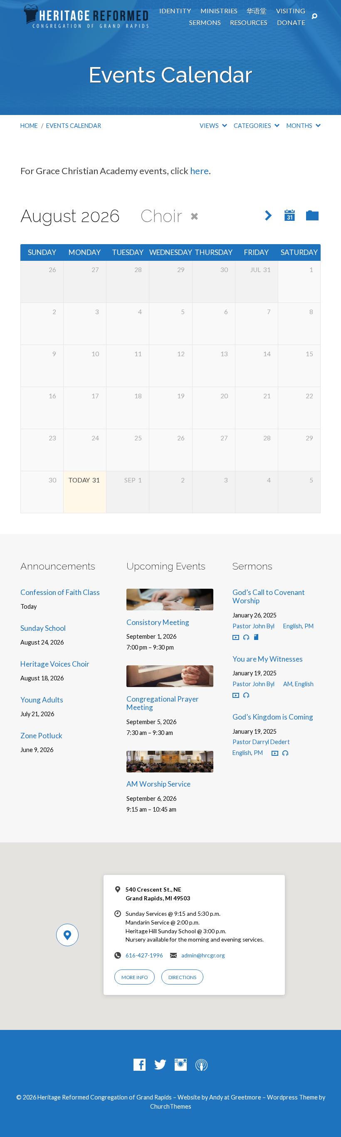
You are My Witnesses (267, 659)
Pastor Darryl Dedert (261, 741)
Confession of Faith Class (60, 592)
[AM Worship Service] (169, 766)
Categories (253, 125)
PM (309, 626)
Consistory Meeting (157, 622)
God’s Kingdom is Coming (272, 716)
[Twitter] (160, 1065)
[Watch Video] (235, 638)
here (199, 170)
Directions (182, 977)
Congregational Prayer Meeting (162, 703)
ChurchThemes (170, 1106)
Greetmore (246, 1097)
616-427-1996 (144, 955)
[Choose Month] (289, 215)
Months (300, 125)
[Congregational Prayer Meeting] (169, 681)
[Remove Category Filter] (194, 216)
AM (287, 683)
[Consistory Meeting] (169, 604)
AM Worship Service (158, 784)
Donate (291, 22)
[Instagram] (181, 1065)
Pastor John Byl (253, 626)
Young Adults (41, 699)
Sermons (205, 22)
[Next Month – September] (268, 216)
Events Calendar (73, 125)
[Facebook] (139, 1065)
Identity (175, 10)
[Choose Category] (312, 216)
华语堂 (257, 10)
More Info (134, 977)
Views (210, 125)
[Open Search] (314, 17)
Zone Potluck (41, 735)
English (292, 626)
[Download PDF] (256, 637)
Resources (248, 22)
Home (29, 125)
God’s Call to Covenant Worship (268, 596)
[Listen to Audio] (246, 637)
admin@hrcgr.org (203, 955)
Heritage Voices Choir (54, 664)
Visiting (290, 10)
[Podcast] (201, 1065)
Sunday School (43, 628)
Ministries (218, 10)
